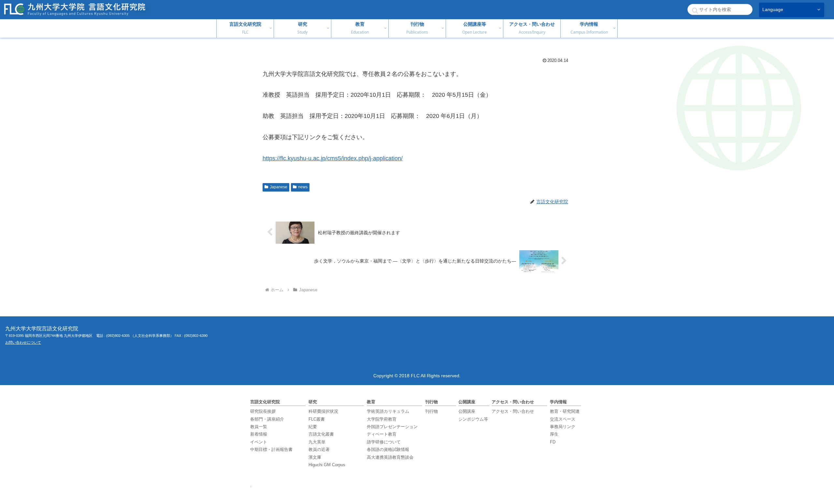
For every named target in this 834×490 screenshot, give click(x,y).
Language (772, 9)
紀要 (313, 426)
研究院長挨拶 (263, 411)
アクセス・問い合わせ (513, 411)
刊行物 (431, 411)
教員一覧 (258, 426)
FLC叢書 (317, 419)
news (303, 187)
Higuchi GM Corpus (327, 464)
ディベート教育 (381, 434)
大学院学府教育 (381, 419)
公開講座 (466, 411)
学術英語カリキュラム (388, 411)
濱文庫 (315, 457)
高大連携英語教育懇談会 (390, 457)
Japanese (278, 187)
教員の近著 (319, 449)
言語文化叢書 (321, 434)
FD (552, 442)
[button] (695, 10)
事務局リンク (562, 426)
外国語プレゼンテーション (392, 426)
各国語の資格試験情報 (388, 449)
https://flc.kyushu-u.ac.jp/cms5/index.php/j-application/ (333, 158)
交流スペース (562, 419)
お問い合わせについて (23, 342)
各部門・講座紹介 (267, 419)
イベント (258, 442)
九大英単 (317, 442)
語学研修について (384, 442)
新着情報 (258, 434)
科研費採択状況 (323, 411)
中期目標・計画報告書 (271, 449)
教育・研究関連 (565, 411)
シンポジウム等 (473, 419)
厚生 (554, 434)
